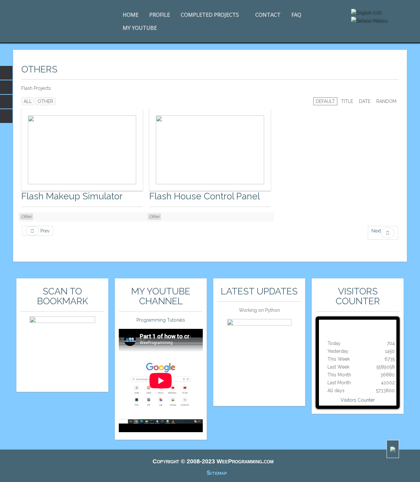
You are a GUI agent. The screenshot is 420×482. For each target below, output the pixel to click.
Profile (159, 14)
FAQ (296, 14)
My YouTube (140, 27)
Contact (268, 14)
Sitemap (217, 472)
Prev (44, 230)
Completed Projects (210, 14)
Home (130, 14)
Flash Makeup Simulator (72, 196)
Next (376, 230)
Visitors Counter (358, 400)
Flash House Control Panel (204, 196)
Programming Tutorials (160, 320)
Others (39, 69)
